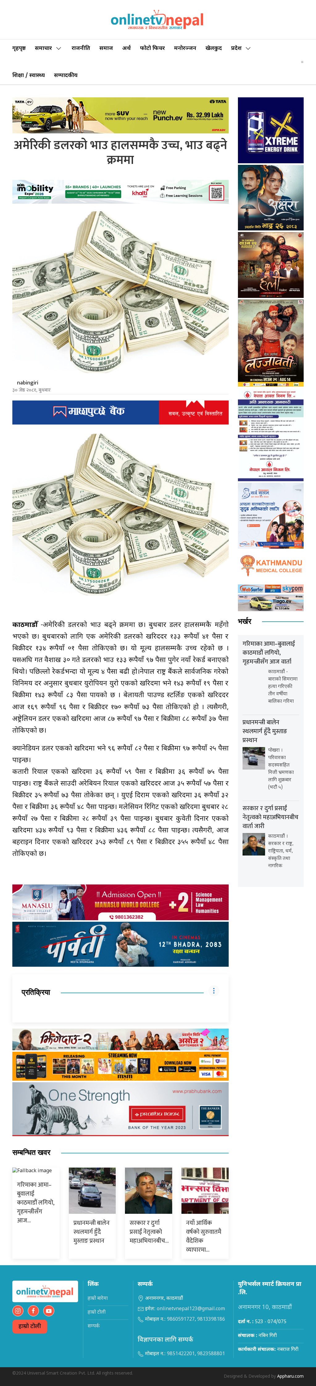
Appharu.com (290, 1377)
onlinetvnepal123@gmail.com (191, 1309)
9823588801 (211, 1354)
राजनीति (81, 48)
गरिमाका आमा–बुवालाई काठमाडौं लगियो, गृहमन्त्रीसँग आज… (35, 1203)
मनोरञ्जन (185, 48)
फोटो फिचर (152, 48)
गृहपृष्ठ (19, 48)
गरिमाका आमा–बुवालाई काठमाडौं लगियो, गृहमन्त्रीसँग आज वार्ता (269, 653)
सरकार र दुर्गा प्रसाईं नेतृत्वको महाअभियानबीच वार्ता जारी (270, 817)
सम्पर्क (94, 1326)
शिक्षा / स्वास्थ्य (28, 75)
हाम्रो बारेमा (98, 1298)
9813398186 (211, 1319)
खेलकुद (214, 48)
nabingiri (27, 383)
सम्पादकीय (65, 75)
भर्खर (244, 621)
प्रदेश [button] (236, 48)
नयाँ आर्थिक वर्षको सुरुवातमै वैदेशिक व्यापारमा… (203, 1236)
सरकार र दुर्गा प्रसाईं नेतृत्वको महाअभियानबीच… (149, 1232)
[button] (302, 62)
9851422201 (181, 1354)
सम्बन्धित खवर (31, 1152)
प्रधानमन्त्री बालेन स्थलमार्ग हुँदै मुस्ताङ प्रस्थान (91, 1232)
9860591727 (181, 1319)
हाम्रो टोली (30, 1327)
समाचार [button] (43, 48)
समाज (106, 48)
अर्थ (126, 48)
